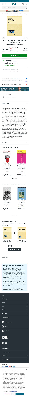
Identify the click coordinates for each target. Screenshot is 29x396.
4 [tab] (16, 178)
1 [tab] (14, 34)
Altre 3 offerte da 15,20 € (13, 51)
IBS (6, 51)
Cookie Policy (14, 391)
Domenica (21, 202)
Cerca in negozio (14, 72)
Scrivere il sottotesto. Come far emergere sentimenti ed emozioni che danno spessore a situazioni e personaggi (21, 241)
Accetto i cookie (19, 394)
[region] (14, 382)
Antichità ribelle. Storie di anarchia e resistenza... (7, 167)
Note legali (4, 257)
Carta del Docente (16, 78)
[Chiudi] (26, 369)
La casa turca (7, 202)
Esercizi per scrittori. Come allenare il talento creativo (7, 241)
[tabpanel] (14, 26)
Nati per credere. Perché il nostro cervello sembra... (21, 167)
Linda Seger (10, 44)
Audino (19, 44)
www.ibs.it (7, 276)
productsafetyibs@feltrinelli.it (15, 289)
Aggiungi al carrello (15, 55)
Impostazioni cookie (9, 394)
